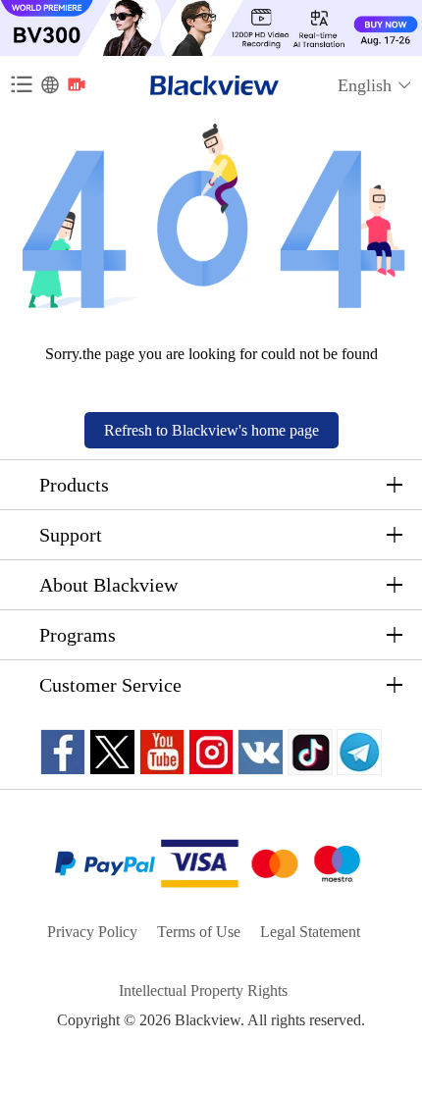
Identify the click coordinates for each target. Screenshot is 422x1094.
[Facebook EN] (62, 752)
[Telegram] (359, 752)
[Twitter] (112, 752)
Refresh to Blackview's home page (211, 430)
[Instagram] (211, 752)
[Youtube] (162, 752)
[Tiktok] (310, 752)
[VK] (260, 752)
